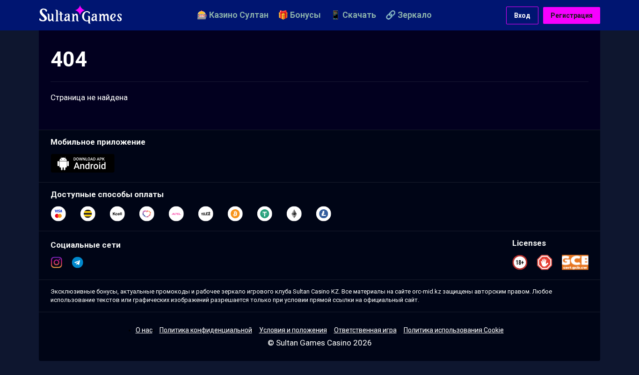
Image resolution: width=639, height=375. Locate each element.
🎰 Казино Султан (233, 15)
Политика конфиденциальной (206, 330)
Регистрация (572, 15)
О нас (144, 330)
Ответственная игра (365, 330)
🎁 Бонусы (299, 15)
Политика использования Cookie (454, 330)
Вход (522, 15)
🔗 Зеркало (408, 15)
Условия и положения (293, 330)
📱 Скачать (353, 15)
